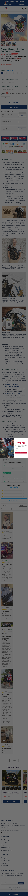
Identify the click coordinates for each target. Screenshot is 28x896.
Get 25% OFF (21, 452)
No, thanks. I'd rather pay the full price (21, 454)
